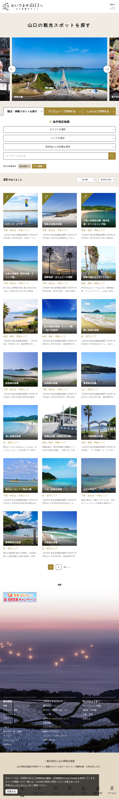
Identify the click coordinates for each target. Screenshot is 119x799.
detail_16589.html (59, 269)
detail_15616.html (98, 269)
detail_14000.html (98, 322)
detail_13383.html (59, 481)
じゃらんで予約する (98, 111)
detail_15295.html (59, 216)
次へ (66, 567)
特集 (5, 706)
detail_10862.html (20, 481)
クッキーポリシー (20, 785)
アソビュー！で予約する (62, 111)
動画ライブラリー (51, 731)
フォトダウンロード (52, 727)
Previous (12, 69)
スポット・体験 (10, 710)
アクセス (7, 736)
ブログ (6, 727)
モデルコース (9, 714)
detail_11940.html (59, 322)
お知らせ (7, 744)
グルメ (6, 719)
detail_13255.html (59, 428)
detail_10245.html (20, 216)
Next (107, 69)
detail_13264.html (98, 216)
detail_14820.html (98, 375)
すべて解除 (37, 166)
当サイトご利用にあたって (55, 710)
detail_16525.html (20, 322)
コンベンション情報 (92, 706)
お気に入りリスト (11, 740)
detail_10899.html (98, 481)
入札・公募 (88, 714)
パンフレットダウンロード (55, 736)
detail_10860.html (59, 375)
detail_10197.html (20, 428)
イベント (7, 723)
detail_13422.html (59, 534)
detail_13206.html (98, 428)
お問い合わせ (49, 740)
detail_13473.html (20, 534)
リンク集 (47, 714)
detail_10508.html (20, 375)
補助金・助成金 (90, 710)
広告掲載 (47, 723)
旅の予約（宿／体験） (13, 731)
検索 (110, 156)
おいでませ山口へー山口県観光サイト (20, 4)
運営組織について (51, 706)
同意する (11, 791)
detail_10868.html (20, 269)
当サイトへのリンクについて (56, 719)
